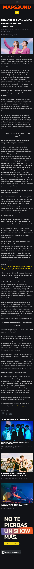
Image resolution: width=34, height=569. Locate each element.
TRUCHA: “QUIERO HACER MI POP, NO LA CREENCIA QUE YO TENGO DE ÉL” (14, 505)
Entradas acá (21, 406)
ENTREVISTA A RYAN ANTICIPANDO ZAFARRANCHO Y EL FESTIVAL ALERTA (14, 475)
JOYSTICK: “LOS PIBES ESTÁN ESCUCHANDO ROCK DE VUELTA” (16, 443)
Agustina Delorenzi (16, 35)
